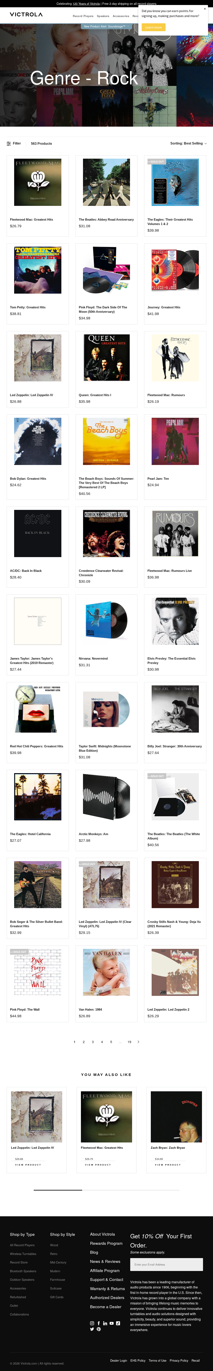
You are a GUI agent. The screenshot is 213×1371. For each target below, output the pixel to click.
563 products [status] (41, 143)
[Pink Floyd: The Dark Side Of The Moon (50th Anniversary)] (106, 270)
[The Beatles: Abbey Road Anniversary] (106, 182)
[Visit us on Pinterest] (99, 1330)
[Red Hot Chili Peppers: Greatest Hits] (37, 709)
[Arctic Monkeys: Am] (106, 796)
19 (129, 1041)
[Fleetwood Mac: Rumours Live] (175, 533)
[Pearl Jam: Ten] (175, 441)
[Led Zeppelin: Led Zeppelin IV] (37, 358)
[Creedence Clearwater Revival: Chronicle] (106, 533)
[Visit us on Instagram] (92, 1324)
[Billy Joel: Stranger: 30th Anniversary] (175, 709)
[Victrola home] (26, 15)
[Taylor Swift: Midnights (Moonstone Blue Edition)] (106, 709)
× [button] (205, 8)
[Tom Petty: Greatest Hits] (37, 270)
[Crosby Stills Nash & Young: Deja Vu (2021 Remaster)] (175, 884)
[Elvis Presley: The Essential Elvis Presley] (175, 621)
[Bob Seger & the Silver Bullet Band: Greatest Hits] (37, 884)
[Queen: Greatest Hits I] (106, 358)
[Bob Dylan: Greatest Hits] (37, 441)
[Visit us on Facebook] (99, 1324)
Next (106, 1180)
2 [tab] (106, 1190)
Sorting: (186, 143)
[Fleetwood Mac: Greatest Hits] (37, 182)
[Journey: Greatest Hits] (175, 270)
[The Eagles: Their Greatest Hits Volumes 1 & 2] (175, 182)
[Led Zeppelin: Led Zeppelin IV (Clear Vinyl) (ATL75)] (106, 884)
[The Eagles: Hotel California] (37, 796)
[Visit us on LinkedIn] (105, 1324)
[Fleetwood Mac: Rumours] (175, 358)
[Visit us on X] (92, 1330)
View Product (28, 1165)
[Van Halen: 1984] (106, 972)
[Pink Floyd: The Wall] (37, 972)
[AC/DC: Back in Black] (37, 533)
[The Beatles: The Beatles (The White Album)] (175, 796)
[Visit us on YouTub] (112, 1324)
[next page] (138, 1042)
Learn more (153, 27)
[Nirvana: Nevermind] (106, 621)
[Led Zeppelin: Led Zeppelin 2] (175, 972)
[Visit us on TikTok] (118, 1324)
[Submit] (199, 1263)
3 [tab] (155, 1190)
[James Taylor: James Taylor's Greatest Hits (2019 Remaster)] (37, 621)
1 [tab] (58, 1190)
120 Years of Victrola (86, 3)
